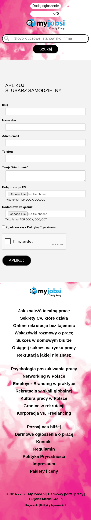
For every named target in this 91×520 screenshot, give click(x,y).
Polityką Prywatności (53, 505)
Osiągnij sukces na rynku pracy (44, 347)
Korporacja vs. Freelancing (44, 413)
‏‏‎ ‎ (50, 13)
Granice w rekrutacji (44, 405)
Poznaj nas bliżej (44, 427)
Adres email (10, 136)
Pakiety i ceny (44, 471)
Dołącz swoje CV (14, 187)
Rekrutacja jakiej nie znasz (44, 355)
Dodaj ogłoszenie (45, 6)
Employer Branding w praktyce (44, 383)
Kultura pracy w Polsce (44, 398)
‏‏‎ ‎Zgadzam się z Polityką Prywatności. (31, 227)
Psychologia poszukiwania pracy (44, 369)
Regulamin (44, 449)
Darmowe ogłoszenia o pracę (44, 434)
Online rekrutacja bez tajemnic (44, 325)
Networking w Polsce (44, 376)
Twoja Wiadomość (15, 167)
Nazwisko (9, 120)
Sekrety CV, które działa (44, 318)
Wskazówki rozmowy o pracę (44, 333)
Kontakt (44, 441)
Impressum (44, 464)
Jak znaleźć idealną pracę (44, 310)
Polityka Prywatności (44, 456)
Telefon (7, 151)
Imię (5, 104)
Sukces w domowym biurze (44, 340)
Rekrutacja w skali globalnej (43, 391)
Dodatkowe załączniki (17, 207)
